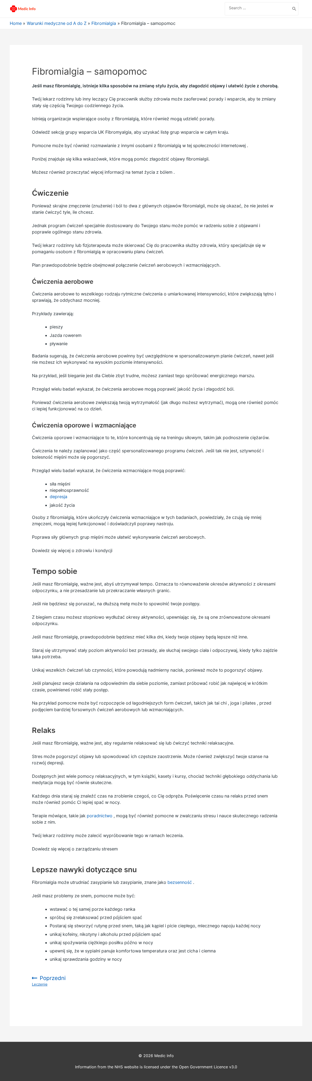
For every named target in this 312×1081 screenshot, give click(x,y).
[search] (257, 7)
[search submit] (294, 8)
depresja (58, 496)
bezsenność (179, 882)
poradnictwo (99, 815)
